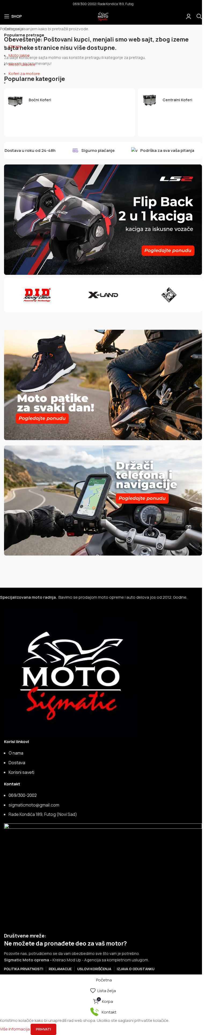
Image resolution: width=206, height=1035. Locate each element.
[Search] (199, 16)
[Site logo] (103, 16)
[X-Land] (103, 295)
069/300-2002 (84, 4)
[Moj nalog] (188, 16)
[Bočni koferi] (70, 100)
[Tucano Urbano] (169, 295)
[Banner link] (103, 219)
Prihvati (43, 1029)
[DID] (37, 295)
